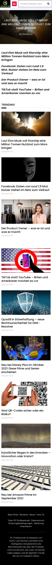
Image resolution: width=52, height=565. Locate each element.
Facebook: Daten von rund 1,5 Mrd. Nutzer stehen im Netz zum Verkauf (23, 69)
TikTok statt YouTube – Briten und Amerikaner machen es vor (25, 91)
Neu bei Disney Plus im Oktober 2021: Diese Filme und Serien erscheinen (22, 368)
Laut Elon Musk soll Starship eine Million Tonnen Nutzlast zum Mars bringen (26, 24)
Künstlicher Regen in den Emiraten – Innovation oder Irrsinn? (25, 454)
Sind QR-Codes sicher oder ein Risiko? (22, 412)
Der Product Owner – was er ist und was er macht (23, 81)
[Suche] (48, 3)
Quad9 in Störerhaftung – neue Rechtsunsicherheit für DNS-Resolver (22, 322)
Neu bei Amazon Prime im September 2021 (18, 496)
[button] (14, 4)
